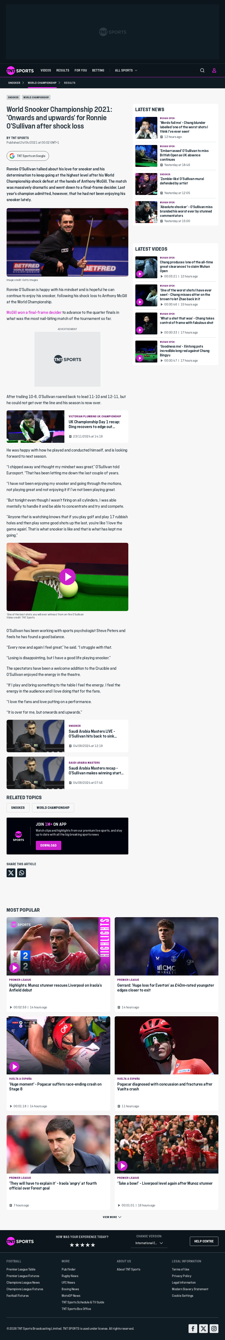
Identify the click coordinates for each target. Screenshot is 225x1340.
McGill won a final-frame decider (34, 312)
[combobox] (149, 1243)
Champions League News (23, 1282)
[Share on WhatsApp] (21, 872)
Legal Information (184, 1282)
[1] (71, 1244)
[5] (93, 1244)
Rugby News (70, 1276)
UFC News (68, 1282)
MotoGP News (71, 1295)
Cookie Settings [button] (182, 1295)
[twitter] (203, 1328)
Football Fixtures (18, 1295)
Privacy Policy (181, 1276)
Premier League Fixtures (23, 1276)
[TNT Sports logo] (20, 70)
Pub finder (69, 1269)
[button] (67, 577)
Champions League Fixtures (25, 1289)
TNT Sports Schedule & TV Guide (83, 1302)
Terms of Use (180, 1269)
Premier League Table (21, 1269)
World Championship (36, 97)
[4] (87, 1244)
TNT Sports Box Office (76, 1309)
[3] (82, 1244)
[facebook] (193, 1328)
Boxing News (70, 1289)
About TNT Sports (128, 1269)
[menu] (202, 70)
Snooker (13, 97)
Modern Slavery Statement (190, 1289)
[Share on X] (11, 872)
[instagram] (214, 1328)
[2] (77, 1244)
